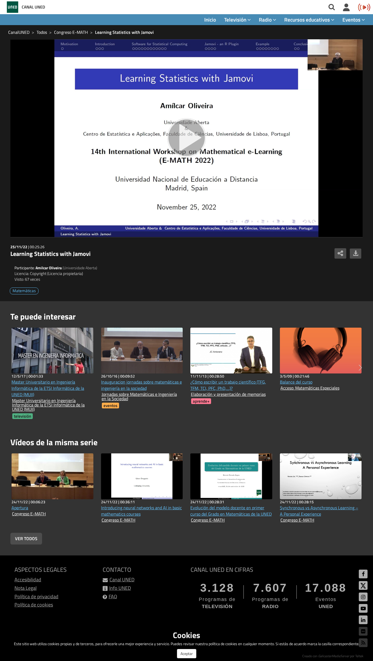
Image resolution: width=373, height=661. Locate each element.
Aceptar (186, 653)
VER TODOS (26, 538)
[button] (360, 368)
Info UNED (120, 588)
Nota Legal (25, 588)
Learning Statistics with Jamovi (124, 32)
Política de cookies (33, 604)
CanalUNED (18, 32)
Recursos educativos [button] (307, 19)
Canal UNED (122, 579)
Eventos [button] (352, 19)
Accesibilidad (27, 579)
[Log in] (346, 7)
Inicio (210, 19)
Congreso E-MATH (71, 32)
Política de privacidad (36, 596)
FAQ (113, 596)
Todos (42, 32)
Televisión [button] (235, 19)
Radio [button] (266, 19)
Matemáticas (24, 291)
